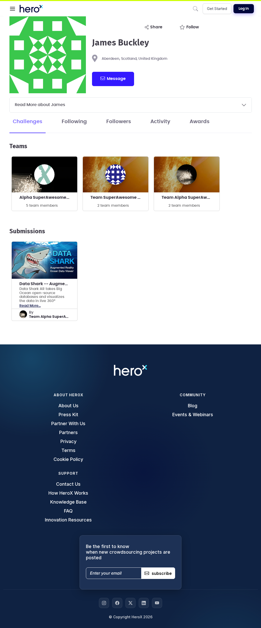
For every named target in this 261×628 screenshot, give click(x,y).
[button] (12, 9)
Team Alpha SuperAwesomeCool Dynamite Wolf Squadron (190, 197)
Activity (160, 121)
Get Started (217, 8)
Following (74, 121)
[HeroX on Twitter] (130, 603)
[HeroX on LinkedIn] (144, 603)
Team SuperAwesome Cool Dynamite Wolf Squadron (119, 197)
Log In (244, 8)
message (116, 79)
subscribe (162, 573)
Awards (200, 121)
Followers (118, 121)
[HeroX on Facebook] (117, 603)
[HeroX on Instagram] (104, 603)
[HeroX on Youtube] (157, 603)
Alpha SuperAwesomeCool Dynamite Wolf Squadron (48, 197)
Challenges (27, 121)
